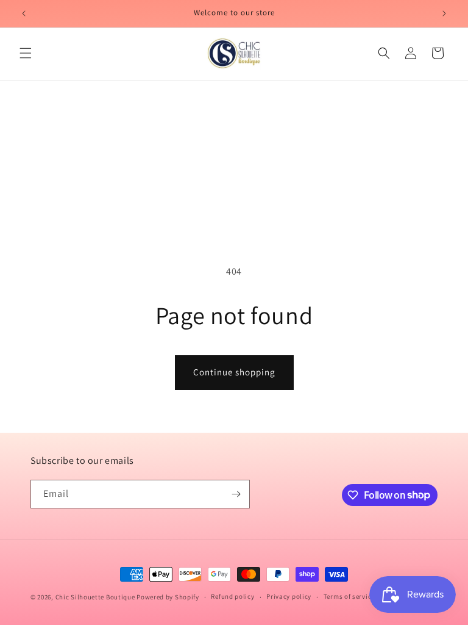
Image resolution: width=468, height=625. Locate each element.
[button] (25, 53)
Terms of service (349, 596)
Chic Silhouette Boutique (96, 597)
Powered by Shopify (167, 597)
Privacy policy (288, 596)
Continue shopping (234, 372)
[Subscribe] (235, 494)
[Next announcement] (444, 13)
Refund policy (232, 596)
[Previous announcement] (23, 13)
